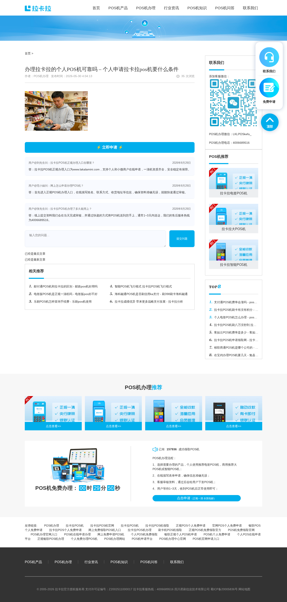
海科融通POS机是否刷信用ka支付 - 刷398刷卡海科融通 (151, 294)
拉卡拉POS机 (75, 525)
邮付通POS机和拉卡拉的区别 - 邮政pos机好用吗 (65, 286)
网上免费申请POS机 (110, 534)
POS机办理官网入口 (44, 534)
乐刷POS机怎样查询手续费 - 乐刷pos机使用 (63, 301)
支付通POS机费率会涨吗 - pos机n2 (233, 303)
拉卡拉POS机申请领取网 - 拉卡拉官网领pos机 (233, 341)
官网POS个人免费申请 (227, 525)
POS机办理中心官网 (172, 538)
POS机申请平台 (142, 538)
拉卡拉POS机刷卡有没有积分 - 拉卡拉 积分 (233, 311)
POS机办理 (51, 525)
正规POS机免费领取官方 (205, 530)
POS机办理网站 (114, 538)
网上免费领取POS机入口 (104, 530)
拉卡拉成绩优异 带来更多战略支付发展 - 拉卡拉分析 (149, 301)
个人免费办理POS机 (84, 538)
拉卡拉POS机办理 (139, 530)
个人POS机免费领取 (144, 534)
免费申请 (269, 101)
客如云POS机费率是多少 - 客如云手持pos (233, 333)
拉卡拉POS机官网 (102, 525)
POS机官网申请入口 (206, 538)
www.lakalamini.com (86, 169)
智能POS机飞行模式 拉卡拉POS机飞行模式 (143, 286)
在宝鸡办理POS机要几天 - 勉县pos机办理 (232, 356)
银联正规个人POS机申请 (180, 534)
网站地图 (244, 589)
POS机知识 (119, 562)
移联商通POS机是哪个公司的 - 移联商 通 (233, 348)
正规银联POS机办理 (50, 538)
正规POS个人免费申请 (190, 525)
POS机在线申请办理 (77, 534)
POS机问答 (149, 562)
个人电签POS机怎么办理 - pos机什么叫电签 (233, 318)
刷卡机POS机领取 (170, 530)
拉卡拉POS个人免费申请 (65, 530)
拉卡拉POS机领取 (157, 525)
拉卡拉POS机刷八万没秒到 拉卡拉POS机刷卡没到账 (232, 326)
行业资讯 (91, 562)
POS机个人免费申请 (217, 534)
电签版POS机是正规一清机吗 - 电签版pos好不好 (65, 294)
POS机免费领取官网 (241, 530)
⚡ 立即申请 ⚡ (109, 147)
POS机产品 (33, 562)
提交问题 (181, 238)
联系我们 (177, 562)
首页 (28, 53)
